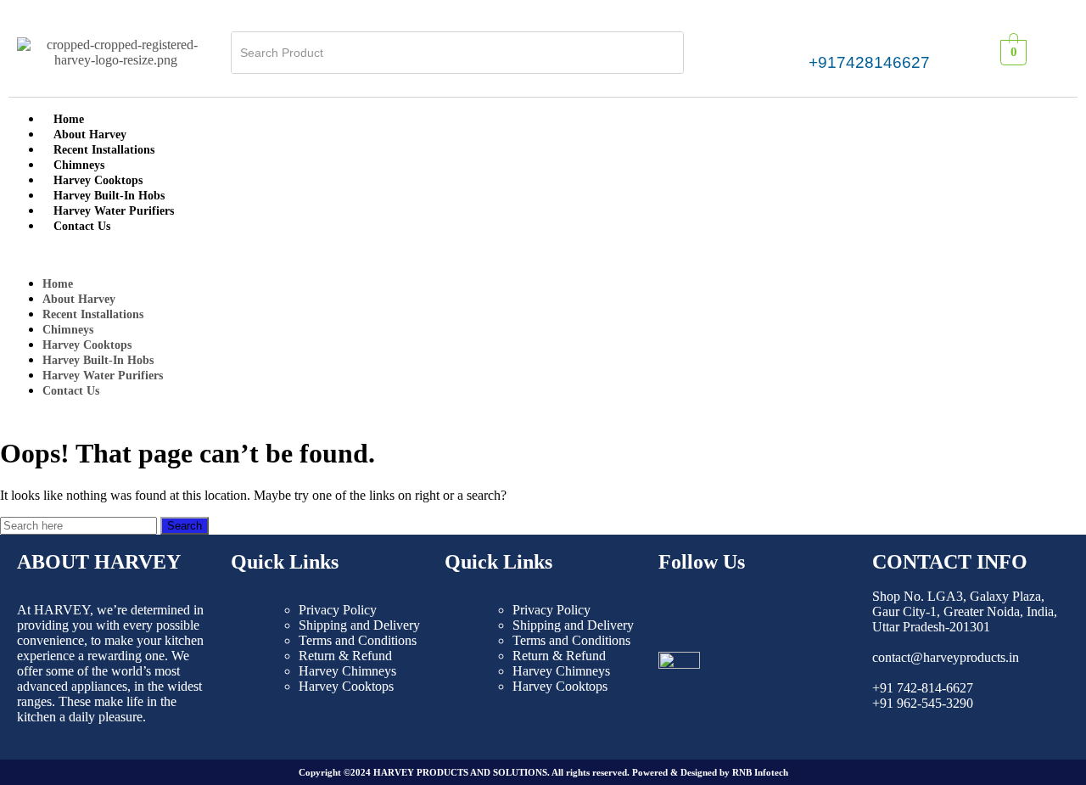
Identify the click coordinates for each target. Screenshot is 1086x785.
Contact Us (81, 226)
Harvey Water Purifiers (113, 211)
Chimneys (78, 165)
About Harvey (89, 134)
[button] (543, 254)
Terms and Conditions (358, 640)
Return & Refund (345, 655)
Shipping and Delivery (359, 625)
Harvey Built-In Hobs (109, 195)
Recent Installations (103, 149)
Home (68, 119)
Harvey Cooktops (98, 180)
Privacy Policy (338, 610)
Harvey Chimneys (347, 671)
